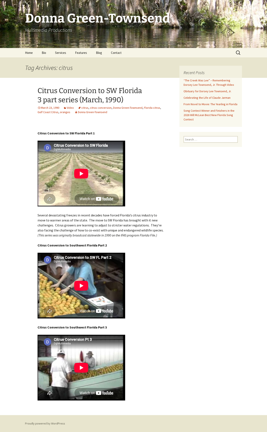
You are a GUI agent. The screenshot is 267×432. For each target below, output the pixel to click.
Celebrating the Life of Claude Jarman (207, 98)
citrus (84, 108)
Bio (44, 53)
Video (70, 108)
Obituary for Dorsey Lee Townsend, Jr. (207, 91)
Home (29, 53)
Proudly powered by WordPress (45, 423)
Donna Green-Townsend (127, 108)
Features (81, 53)
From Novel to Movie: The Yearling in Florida (210, 104)
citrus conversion (101, 108)
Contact (116, 53)
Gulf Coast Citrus (48, 112)
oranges (65, 112)
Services (60, 53)
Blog (99, 53)
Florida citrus (152, 108)
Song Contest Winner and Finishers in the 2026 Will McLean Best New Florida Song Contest (209, 115)
